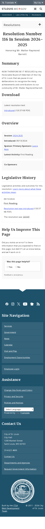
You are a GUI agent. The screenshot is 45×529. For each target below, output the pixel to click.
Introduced (9, 110)
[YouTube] (25, 304)
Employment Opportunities (17, 357)
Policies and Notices (13, 402)
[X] (18, 304)
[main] (22, 151)
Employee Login (11, 369)
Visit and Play (10, 351)
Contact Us (9, 456)
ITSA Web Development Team (10, 508)
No (19, 267)
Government (7, 15)
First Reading (10, 203)
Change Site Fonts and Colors (18, 390)
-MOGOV (14, 8)
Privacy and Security (13, 396)
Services (8, 326)
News (6, 338)
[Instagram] (12, 304)
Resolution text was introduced (18, 208)
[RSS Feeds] (38, 304)
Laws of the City (22, 15)
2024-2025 (18, 135)
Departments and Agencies (17, 462)
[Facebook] (6, 304)
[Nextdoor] (32, 304)
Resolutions (36, 15)
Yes (10, 267)
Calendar (8, 345)
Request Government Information (20, 469)
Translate (25, 413)
